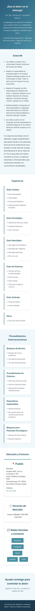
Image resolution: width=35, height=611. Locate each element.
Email (24, 559)
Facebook (17, 540)
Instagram (17, 547)
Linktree (12, 559)
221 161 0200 (11, 491)
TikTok (17, 553)
